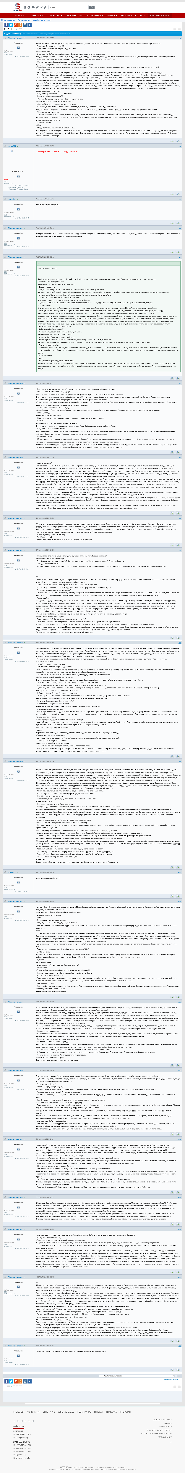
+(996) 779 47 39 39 (23, 1434)
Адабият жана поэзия (42, 20)
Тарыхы (168, 1423)
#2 (180, 146)
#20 (179, 1346)
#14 (179, 1002)
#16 (179, 1139)
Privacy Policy (165, 1437)
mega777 (12, 146)
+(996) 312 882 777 (23, 1452)
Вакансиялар (165, 1427)
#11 (179, 762)
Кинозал (111, 15)
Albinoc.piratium (16, 38)
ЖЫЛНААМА (126, 15)
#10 (179, 643)
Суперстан (140, 15)
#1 (180, 38)
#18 (179, 1229)
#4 (180, 228)
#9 (180, 550)
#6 (180, 384)
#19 (179, 1277)
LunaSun (12, 199)
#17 (179, 1198)
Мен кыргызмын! (24, 20)
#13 (179, 901)
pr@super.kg (20, 1455)
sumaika (12, 872)
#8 (180, 518)
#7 (180, 458)
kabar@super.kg (22, 1438)
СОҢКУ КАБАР (36, 15)
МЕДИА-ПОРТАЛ (94, 15)
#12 (179, 873)
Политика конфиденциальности (156, 1434)
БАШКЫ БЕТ (20, 15)
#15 (179, 1071)
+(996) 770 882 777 (23, 1448)
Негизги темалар (8, 20)
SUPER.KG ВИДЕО (73, 15)
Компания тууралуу (162, 1420)
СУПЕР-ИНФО (54, 15)
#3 (180, 199)
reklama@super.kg (23, 1458)
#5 (180, 257)
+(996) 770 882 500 (23, 1445)
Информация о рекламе (160, 15)
